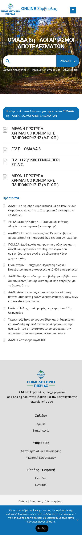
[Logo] (41, 381)
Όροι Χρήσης (54, 501)
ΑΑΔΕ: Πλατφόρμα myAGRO (26, 340)
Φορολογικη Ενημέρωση (46, 69)
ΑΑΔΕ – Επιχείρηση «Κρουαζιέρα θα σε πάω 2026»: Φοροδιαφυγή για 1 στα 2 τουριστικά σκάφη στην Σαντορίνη (42, 210)
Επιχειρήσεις (71, 69)
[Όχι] (77, 522)
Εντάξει (42, 528)
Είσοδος (41, 478)
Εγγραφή (41, 485)
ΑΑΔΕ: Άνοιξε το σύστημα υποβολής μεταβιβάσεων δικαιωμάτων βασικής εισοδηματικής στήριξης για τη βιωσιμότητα (42, 281)
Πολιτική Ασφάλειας (30, 501)
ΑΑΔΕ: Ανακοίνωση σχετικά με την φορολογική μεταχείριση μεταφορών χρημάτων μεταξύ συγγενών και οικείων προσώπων (43, 297)
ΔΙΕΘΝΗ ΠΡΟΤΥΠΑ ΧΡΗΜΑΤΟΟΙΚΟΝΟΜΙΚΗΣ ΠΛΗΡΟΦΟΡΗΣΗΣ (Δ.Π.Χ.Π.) (35, 133)
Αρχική (41, 424)
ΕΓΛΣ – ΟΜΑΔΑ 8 (26, 149)
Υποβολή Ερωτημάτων (41, 457)
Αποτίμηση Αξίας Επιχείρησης (41, 451)
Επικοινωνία (41, 430)
